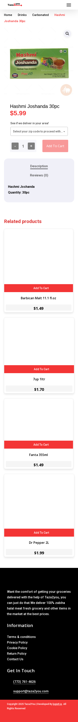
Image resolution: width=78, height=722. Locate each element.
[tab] (39, 166)
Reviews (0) (39, 175)
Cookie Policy (17, 648)
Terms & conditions (21, 637)
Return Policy (16, 653)
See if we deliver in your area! (29, 123)
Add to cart (55, 146)
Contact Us (15, 659)
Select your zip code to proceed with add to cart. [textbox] (40, 131)
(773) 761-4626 (24, 682)
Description (39, 166)
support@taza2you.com (31, 691)
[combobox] (39, 131)
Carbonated (40, 15)
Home (8, 15)
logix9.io (57, 704)
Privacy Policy (17, 642)
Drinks (22, 15)
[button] (67, 33)
